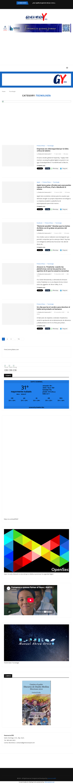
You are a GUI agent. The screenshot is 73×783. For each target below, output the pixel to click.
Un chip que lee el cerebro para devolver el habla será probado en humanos (53, 308)
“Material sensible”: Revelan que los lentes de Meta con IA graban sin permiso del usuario (53, 228)
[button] (5, 467)
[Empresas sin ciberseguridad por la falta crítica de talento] (18, 155)
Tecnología (50, 146)
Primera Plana (41, 146)
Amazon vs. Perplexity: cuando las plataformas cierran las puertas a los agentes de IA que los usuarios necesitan (53, 269)
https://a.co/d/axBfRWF (11, 519)
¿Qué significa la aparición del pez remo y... (44, 3)
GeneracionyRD (52, 778)
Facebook (39, 223)
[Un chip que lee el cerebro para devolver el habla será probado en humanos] (18, 314)
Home (3, 91)
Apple (38, 182)
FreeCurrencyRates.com (11, 349)
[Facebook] (31, 6)
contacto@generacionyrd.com (25, 743)
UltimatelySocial (49, 782)
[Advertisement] (36, 50)
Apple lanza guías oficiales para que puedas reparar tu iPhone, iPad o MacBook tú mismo (54, 187)
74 (18, 339)
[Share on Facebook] (51, 173)
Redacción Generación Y (45, 154)
